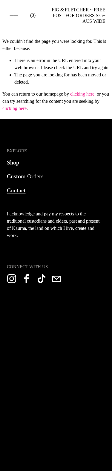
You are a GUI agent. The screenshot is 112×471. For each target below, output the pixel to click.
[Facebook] (26, 278)
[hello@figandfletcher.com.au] (56, 278)
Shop (13, 162)
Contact (16, 190)
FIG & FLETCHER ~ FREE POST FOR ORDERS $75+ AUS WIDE (78, 15)
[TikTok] (41, 278)
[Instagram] (11, 278)
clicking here (82, 93)
